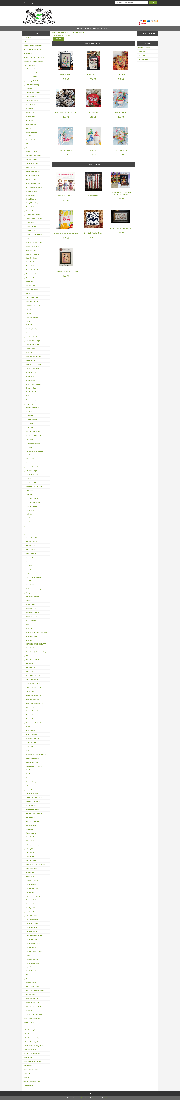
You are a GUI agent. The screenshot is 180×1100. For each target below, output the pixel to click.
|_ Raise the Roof (29, 707)
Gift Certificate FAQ (144, 59)
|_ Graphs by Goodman (31, 368)
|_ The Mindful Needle (30, 912)
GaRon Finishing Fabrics (31, 1030)
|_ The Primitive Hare (30, 927)
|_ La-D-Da (27, 478)
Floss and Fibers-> (29, 1022)
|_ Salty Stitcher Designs (31, 758)
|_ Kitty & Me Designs (30, 471)
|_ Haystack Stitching (30, 380)
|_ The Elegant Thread (30, 908)
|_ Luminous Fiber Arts (30, 534)
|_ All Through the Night (30, 81)
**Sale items (27, 37)
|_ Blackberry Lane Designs (32, 155)
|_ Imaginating (28, 404)
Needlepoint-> (27, 1065)
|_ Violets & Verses (29, 982)
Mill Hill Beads (27, 1057)
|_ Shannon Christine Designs (32, 813)
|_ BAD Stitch (27, 136)
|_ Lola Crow (27, 518)
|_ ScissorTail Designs (30, 793)
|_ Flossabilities (28, 333)
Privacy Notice (142, 51)
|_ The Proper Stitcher (30, 931)
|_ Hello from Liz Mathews (31, 392)
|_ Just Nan (27, 455)
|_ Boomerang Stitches (30, 163)
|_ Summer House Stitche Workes (34, 864)
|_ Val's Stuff (27, 975)
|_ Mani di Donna (28, 549)
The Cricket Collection (77, 32)
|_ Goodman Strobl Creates (32, 364)
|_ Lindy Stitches (28, 494)
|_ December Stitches (30, 274)
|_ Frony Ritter (28, 352)
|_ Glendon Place (29, 360)
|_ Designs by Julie (29, 278)
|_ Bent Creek (28, 148)
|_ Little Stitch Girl (29, 510)
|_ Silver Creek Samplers (31, 821)
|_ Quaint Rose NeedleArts (32, 695)
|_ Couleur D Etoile (29, 226)
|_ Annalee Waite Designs (31, 92)
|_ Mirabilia (27, 569)
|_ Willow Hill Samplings (31, 1002)
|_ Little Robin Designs (30, 506)
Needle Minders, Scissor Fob (32, 1061)
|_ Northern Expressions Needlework (35, 632)
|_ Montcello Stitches (30, 585)
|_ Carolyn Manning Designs (32, 183)
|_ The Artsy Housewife (30, 880)
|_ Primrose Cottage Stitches (32, 687)
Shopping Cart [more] (147, 33)
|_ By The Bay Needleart (31, 175)
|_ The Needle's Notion (30, 919)
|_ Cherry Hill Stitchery (30, 203)
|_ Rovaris (26, 750)
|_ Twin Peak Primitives (31, 971)
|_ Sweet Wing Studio (30, 868)
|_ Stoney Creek (28, 856)
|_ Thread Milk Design (30, 959)
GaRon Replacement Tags (31, 1038)
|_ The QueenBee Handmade (32, 935)
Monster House (65, 74)
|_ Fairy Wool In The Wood (31, 305)
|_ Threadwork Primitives (31, 963)
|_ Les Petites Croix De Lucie (32, 486)
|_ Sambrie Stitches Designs (32, 766)
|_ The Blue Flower (29, 892)
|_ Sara (26, 778)
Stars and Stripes (93, 196)
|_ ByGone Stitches (29, 179)
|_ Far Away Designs (30, 309)
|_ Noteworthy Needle (30, 636)
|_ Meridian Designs (29, 553)
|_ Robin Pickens (29, 730)
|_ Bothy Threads (29, 167)
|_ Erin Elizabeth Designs (31, 297)
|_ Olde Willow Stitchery (31, 648)
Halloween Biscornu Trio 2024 (65, 112)
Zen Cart (94, 1098)
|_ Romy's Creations (30, 734)
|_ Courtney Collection (30, 238)
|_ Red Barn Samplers (30, 715)
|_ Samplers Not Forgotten (31, 774)
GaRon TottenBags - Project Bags (33, 1046)
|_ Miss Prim (27, 573)
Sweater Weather (121, 112)
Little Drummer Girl (120, 150)
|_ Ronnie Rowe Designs (31, 738)
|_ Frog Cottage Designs (31, 344)
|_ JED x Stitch (28, 439)
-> (30, 65)
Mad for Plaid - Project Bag (31, 1053)
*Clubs (25, 41)
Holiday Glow (93, 112)
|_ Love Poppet (28, 522)
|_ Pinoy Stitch (28, 671)
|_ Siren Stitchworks (29, 825)
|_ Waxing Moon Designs (31, 986)
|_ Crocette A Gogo (29, 250)
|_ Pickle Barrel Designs (31, 660)
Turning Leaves (120, 74)
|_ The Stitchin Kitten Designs (32, 951)
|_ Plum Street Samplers (31, 679)
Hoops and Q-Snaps (29, 1049)
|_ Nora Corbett (28, 628)
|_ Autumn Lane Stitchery (31, 132)
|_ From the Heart (29, 348)
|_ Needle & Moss (29, 604)
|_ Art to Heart (28, 108)
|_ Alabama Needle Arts (31, 73)
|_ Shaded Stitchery (29, 805)
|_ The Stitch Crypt (29, 947)
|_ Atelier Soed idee (29, 124)
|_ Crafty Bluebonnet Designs (32, 242)
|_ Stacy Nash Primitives (31, 837)
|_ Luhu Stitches (28, 530)
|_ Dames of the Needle (31, 270)
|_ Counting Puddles (29, 230)
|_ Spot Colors (28, 829)
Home (26, 3)
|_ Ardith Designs (29, 104)
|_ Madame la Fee (29, 545)
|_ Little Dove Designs (30, 498)
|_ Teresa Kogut (28, 872)
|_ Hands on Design (29, 372)
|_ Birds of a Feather (30, 151)
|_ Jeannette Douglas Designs (33, 435)
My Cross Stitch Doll (65, 196)
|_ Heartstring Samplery (31, 388)
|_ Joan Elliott (27, 447)
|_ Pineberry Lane (29, 667)
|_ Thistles (26, 955)
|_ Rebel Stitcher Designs (31, 711)
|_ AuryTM (27, 128)
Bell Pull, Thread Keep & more (32, 49)
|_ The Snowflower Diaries (31, 943)
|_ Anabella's (27, 88)
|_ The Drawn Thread (30, 904)
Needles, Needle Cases (30, 1069)
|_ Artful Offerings (29, 116)
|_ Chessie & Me (28, 207)
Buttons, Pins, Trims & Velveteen (33, 57)
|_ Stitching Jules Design (31, 845)
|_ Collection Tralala (29, 211)
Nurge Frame (27, 1073)
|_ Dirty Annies (28, 281)
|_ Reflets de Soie (29, 719)
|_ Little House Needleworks (32, 502)
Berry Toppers (27, 53)
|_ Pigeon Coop (28, 663)
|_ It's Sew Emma (29, 415)
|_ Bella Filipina (28, 144)
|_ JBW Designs (28, 427)
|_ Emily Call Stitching (30, 289)
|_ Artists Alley (28, 120)
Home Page (80, 28)
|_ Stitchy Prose (28, 852)
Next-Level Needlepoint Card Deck (66, 234)
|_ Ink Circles (27, 411)
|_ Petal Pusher (28, 656)
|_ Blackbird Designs (30, 159)
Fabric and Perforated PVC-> (32, 1018)
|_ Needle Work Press (30, 608)
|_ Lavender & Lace (29, 482)
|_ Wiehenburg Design (30, 994)
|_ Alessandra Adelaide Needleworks (35, 77)
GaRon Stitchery (80, 1098)
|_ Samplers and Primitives (32, 770)
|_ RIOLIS (26, 726)
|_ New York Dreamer (30, 616)
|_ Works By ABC (29, 1010)
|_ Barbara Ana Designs (31, 140)
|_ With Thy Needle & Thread (32, 1006)
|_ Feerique (27, 313)
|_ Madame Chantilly (30, 541)
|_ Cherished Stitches (30, 195)
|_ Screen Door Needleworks (32, 797)
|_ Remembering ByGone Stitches (34, 723)
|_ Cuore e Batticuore (30, 266)
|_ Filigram (27, 321)
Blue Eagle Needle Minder (93, 233)
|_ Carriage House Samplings (32, 187)
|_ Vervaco (27, 979)
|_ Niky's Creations (29, 620)
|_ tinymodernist (28, 967)
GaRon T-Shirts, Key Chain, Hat (33, 1042)
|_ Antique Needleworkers (31, 100)
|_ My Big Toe (28, 593)
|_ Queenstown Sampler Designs (33, 703)
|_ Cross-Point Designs (30, 262)
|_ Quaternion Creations (31, 699)
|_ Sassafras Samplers (30, 782)
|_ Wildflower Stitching (30, 998)
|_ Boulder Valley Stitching (31, 171)
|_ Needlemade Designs (31, 612)
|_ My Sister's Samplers (31, 596)
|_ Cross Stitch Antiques (31, 254)
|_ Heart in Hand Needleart (31, 384)
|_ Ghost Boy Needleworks (32, 356)
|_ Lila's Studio (28, 490)
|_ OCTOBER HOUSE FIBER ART (34, 644)
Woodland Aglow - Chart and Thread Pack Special (121, 193)
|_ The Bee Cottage (29, 884)
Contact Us (104, 28)
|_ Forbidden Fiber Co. (30, 337)
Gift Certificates (28, 1085)
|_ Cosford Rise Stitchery (31, 215)
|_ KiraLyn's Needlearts (30, 467)
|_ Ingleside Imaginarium (31, 407)
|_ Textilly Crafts (28, 876)
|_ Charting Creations (30, 191)
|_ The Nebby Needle (30, 916)
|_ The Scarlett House (30, 939)
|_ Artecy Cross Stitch (30, 112)
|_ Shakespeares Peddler (31, 809)
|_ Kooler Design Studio (31, 474)
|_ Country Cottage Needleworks (33, 234)
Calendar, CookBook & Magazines (34, 61)
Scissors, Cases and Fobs (31, 1081)
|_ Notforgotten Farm (30, 640)
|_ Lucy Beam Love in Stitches (33, 526)
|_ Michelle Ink (28, 557)
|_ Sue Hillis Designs (30, 860)
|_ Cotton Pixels (28, 222)
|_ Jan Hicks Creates (30, 419)
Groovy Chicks (93, 150)
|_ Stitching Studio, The (30, 849)
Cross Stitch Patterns (63, 32)
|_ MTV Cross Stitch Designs (32, 589)
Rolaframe (26, 1077)
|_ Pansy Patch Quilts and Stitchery (34, 652)
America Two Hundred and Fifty (121, 228)
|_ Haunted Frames (29, 376)
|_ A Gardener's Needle (30, 69)
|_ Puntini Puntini (28, 691)
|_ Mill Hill (26, 561)
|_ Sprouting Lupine (29, 833)
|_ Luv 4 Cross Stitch (30, 537)
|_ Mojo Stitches (28, 581)
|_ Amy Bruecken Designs (31, 85)
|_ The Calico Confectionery (32, 896)
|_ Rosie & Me (28, 746)
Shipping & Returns (144, 47)
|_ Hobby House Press (30, 396)
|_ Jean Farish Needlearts (31, 431)
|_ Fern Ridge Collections (31, 317)
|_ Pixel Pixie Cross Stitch (31, 675)
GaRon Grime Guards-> (30, 1034)
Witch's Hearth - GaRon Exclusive (66, 271)
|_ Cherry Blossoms (29, 199)
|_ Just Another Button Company (33, 451)
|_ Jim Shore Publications (31, 443)
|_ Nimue (26, 624)
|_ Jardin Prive (28, 423)
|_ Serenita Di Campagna (31, 801)
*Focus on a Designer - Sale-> (32, 45)
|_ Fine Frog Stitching (30, 329)
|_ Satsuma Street (29, 786)
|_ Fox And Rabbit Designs (31, 341)
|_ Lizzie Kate (27, 514)
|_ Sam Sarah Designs (30, 762)
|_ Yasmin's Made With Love (32, 1014)
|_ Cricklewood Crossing (31, 246)
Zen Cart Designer (108, 1098)
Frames (25, 1026)
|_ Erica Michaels (29, 293)
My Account (96, 28)
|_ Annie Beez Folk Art (30, 96)
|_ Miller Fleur (27, 565)
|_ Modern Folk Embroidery (32, 577)
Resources (88, 28)
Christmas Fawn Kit (66, 150)
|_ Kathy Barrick (28, 459)
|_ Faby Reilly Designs (30, 301)
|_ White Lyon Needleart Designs (33, 990)
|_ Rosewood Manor (30, 742)
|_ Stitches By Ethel (29, 841)
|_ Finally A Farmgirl (29, 325)
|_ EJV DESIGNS (29, 285)
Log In (33, 3)
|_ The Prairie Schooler (30, 923)
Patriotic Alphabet (93, 74)
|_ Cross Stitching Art (30, 258)
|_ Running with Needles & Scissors (34, 754)
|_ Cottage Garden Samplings (32, 218)
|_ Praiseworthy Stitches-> (31, 683)
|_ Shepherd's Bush (29, 817)
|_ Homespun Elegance (31, 400)
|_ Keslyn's (27, 463)
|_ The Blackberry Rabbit (31, 888)
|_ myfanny (27, 600)
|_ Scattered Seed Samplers (32, 790)
